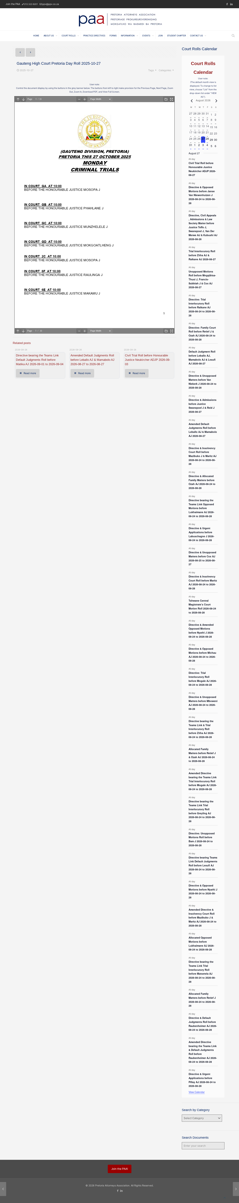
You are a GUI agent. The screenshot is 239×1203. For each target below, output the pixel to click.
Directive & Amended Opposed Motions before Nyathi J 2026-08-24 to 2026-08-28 (201, 630)
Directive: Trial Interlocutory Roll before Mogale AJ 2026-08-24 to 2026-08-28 (203, 678)
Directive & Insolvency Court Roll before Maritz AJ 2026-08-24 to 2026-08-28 (203, 582)
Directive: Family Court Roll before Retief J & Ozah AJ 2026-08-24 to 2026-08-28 (202, 333)
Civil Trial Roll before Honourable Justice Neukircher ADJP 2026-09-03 (147, 360)
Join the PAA (13, 3)
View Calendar (197, 1092)
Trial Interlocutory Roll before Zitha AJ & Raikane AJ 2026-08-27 (202, 255)
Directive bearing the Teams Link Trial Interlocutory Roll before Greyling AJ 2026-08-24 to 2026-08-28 (202, 811)
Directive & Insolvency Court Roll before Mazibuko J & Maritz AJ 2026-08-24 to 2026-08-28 (202, 456)
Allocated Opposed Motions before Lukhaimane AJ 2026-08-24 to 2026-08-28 (201, 943)
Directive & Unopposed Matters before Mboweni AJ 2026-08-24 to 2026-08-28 (203, 703)
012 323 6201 (31, 4)
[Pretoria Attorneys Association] (119, 19)
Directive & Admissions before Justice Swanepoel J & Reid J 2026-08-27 (202, 405)
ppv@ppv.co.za (50, 4)
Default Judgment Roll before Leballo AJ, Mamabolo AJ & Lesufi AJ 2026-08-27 (202, 357)
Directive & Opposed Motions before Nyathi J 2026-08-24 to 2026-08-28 (203, 891)
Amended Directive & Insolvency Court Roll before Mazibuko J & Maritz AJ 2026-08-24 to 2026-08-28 (202, 917)
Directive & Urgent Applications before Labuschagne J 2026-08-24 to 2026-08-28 (201, 534)
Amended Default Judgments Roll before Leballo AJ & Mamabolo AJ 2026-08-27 (203, 430)
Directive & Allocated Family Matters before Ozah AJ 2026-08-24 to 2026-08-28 (202, 482)
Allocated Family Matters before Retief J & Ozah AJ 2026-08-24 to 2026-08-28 (202, 755)
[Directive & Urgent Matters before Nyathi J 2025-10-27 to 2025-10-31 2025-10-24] (3, 1189)
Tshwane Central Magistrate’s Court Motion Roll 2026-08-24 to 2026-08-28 (202, 606)
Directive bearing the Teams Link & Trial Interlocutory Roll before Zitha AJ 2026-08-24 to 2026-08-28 (201, 729)
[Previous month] (191, 101)
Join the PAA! (119, 1168)
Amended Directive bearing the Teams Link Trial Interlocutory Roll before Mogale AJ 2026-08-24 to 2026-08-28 (203, 781)
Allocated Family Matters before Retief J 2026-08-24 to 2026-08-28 (202, 999)
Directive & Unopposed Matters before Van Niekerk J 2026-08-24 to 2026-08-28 (202, 381)
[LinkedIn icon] (231, 4)
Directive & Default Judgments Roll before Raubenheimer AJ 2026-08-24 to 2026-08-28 (203, 1023)
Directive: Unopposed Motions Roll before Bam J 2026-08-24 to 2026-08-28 (202, 839)
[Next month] (215, 101)
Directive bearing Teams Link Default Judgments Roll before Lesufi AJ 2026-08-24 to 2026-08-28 (203, 865)
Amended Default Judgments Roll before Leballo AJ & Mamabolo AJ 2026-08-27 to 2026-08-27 (92, 360)
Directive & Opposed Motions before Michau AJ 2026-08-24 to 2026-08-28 (202, 654)
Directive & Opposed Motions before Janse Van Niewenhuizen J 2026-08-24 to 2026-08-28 (202, 195)
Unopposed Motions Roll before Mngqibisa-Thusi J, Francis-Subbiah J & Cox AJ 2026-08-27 (202, 279)
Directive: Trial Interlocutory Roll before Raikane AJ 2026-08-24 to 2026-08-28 (202, 307)
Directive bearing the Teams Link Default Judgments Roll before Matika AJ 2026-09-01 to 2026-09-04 (39, 360)
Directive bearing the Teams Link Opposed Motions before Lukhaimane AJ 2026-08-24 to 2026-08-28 (201, 508)
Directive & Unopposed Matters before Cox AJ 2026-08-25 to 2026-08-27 (202, 558)
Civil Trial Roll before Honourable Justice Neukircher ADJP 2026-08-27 (202, 169)
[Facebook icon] (227, 4)
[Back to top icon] (224, 1198)
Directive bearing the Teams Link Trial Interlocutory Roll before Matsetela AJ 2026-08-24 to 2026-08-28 (202, 971)
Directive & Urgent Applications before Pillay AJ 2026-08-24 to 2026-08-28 (202, 1080)
